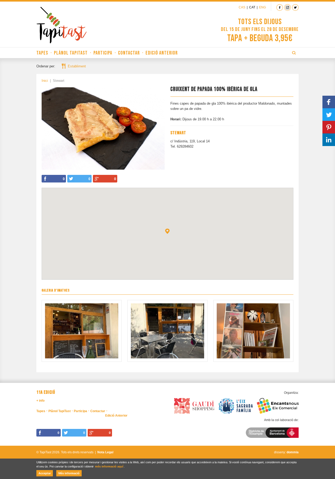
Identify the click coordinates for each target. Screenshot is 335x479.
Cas (242, 7)
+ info (40, 400)
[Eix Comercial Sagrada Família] (236, 405)
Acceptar (44, 473)
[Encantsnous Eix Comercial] (278, 405)
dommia (293, 452)
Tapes (42, 53)
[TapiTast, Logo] (61, 25)
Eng (262, 7)
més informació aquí (109, 466)
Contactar (129, 53)
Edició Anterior (162, 53)
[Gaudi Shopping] (194, 405)
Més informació (69, 473)
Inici (45, 81)
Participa (102, 53)
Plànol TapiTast (71, 53)
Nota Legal (105, 452)
